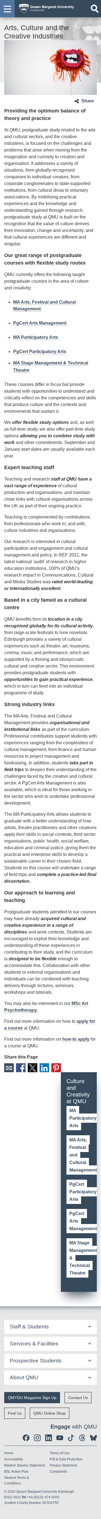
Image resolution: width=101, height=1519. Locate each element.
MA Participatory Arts (83, 1118)
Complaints (58, 1472)
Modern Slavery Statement (24, 1465)
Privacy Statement (63, 1465)
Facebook (21, 1068)
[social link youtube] (59, 1437)
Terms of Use (60, 1453)
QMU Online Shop (49, 1413)
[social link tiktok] (71, 1437)
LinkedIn (44, 1068)
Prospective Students (35, 1361)
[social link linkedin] (48, 1437)
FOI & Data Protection (66, 1459)
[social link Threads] (82, 1437)
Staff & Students (29, 1327)
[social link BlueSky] (93, 1437)
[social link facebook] (26, 1437)
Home (8, 1453)
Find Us (15, 1413)
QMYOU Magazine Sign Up (32, 1397)
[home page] (45, 7)
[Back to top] (94, 1512)
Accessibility (13, 1459)
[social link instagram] (37, 1437)
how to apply (75, 1039)
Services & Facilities (34, 1344)
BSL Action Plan (16, 1472)
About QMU (24, 1377)
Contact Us (78, 1397)
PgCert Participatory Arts (83, 1192)
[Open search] (94, 9)
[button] (7, 8)
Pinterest (56, 1068)
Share (87, 101)
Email (9, 1068)
